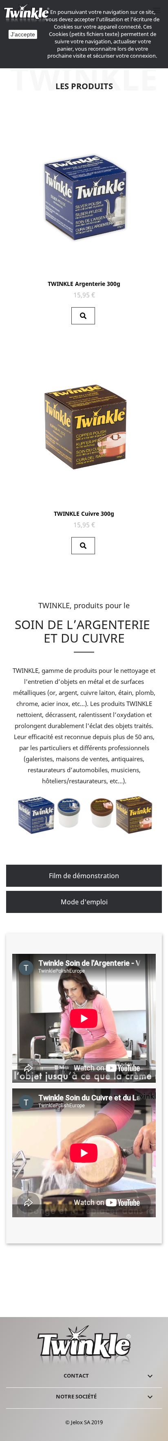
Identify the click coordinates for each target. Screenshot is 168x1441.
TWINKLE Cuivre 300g (84, 513)
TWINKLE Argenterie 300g (84, 284)
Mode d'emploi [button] (84, 901)
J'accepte (23, 34)
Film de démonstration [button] (84, 875)
